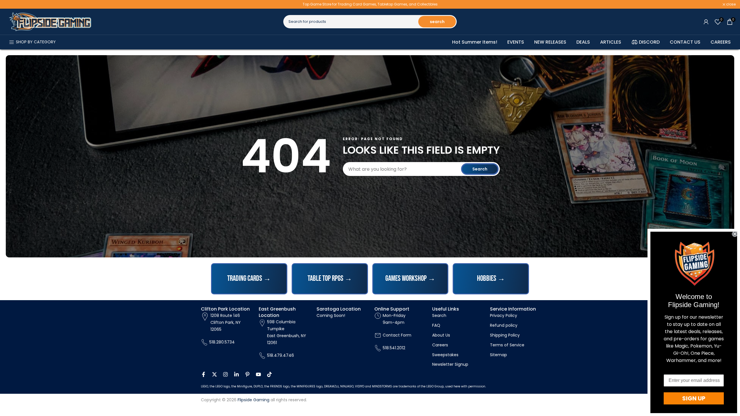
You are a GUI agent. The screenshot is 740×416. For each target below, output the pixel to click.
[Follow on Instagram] (225, 374)
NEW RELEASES (550, 42)
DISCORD (649, 42)
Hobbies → (491, 278)
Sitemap (498, 355)
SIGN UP (693, 398)
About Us (441, 335)
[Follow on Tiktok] (269, 374)
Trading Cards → (249, 278)
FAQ (436, 325)
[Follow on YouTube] (258, 374)
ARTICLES (610, 42)
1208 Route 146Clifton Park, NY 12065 (225, 322)
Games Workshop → (410, 278)
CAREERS (721, 42)
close (12, 4)
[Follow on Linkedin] (236, 374)
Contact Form (397, 335)
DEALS (583, 42)
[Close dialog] (735, 234)
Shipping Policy (505, 335)
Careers (440, 345)
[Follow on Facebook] (203, 374)
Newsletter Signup (450, 364)
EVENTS (515, 42)
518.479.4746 (280, 355)
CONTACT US (685, 42)
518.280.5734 (222, 342)
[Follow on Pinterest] (247, 374)
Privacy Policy (503, 315)
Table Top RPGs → (330, 278)
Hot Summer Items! (474, 42)
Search (479, 169)
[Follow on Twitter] (214, 374)
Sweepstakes (445, 355)
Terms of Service (507, 345)
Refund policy (503, 325)
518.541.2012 (394, 348)
